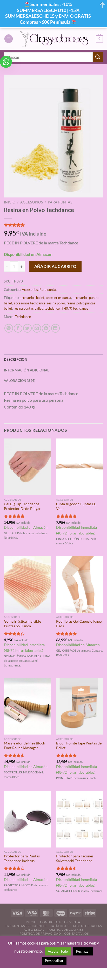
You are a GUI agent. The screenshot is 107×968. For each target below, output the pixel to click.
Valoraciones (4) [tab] (19, 380)
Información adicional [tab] (26, 370)
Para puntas (60, 202)
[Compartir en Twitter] (27, 328)
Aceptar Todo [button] (58, 951)
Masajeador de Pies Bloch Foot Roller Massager (24, 745)
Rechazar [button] (83, 951)
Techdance (23, 317)
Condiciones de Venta (60, 922)
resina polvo (56, 303)
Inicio (9, 202)
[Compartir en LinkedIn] (55, 328)
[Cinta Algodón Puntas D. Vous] (79, 466)
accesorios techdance (29, 303)
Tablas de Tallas (87, 926)
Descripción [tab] (15, 359)
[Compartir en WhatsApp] (8, 328)
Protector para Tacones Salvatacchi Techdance (74, 858)
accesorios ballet (32, 298)
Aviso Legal (34, 929)
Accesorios (31, 202)
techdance (52, 308)
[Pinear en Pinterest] (46, 328)
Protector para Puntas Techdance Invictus (22, 858)
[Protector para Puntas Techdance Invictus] (27, 819)
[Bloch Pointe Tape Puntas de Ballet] (79, 706)
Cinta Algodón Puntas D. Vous (76, 506)
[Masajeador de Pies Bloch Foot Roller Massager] (27, 706)
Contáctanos (76, 933)
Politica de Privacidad (40, 933)
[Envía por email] (36, 328)
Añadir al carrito (55, 266)
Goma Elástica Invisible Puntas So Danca (22, 623)
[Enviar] (98, 57)
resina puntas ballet (28, 308)
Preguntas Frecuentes (25, 926)
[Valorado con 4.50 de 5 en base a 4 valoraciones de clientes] (53, 225)
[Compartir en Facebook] (18, 328)
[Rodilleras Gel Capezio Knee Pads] (79, 584)
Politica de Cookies (66, 929)
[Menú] (8, 38)
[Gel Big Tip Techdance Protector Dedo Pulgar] (27, 466)
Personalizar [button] (54, 961)
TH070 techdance (74, 308)
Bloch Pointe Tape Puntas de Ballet (79, 745)
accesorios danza (58, 298)
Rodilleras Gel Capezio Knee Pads (79, 623)
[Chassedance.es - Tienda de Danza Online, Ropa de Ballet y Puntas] (54, 39)
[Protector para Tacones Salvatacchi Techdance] (79, 819)
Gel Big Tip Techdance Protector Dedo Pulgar (22, 506)
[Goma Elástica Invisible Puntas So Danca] (27, 584)
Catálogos (59, 926)
